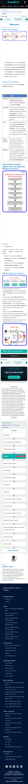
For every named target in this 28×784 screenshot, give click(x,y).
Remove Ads (14, 355)
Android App (8, 598)
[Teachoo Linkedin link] (21, 766)
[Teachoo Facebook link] (7, 766)
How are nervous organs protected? (12, 499)
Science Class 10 (4, 9)
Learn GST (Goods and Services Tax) (13, 746)
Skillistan (7, 653)
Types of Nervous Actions (9, 463)
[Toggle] (2, 2)
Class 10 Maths (8, 663)
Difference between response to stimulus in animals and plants (13, 528)
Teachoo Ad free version (10, 648)
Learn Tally (7, 744)
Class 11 (9, 6)
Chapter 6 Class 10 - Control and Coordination (12, 11)
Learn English (8, 739)
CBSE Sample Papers (10, 759)
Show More (14, 417)
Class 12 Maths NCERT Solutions (13, 706)
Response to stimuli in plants (10, 520)
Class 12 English (9, 676)
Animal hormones (7, 506)
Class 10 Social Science (10, 670)
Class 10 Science (9, 665)
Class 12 (3, 6)
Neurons (13, 456)
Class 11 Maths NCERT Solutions (13, 703)
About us (11, 771)
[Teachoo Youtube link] (17, 766)
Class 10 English (9, 668)
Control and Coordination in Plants (12, 513)
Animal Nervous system (9, 449)
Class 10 (16, 6)
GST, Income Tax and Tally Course (13, 645)
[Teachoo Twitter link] (14, 766)
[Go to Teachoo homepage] (13, 2)
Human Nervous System (9, 477)
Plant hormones (7, 544)
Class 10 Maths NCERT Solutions (13, 701)
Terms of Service (10, 773)
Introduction (6, 435)
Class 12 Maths (8, 673)
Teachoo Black (9, 580)
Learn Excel (8, 741)
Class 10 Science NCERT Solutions (13, 732)
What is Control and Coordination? (12, 442)
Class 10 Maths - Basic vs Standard (13, 756)
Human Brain (6, 484)
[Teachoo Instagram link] (10, 766)
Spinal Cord (6, 492)
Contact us (17, 771)
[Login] (24, 2)
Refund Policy (7, 774)
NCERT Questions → (14, 550)
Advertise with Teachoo (18, 774)
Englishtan (7, 754)
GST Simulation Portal (10, 655)
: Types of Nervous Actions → (14, 351)
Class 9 (22, 6)
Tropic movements (8, 536)
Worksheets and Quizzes (11, 650)
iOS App (7, 601)
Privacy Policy (18, 773)
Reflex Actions (7, 470)
